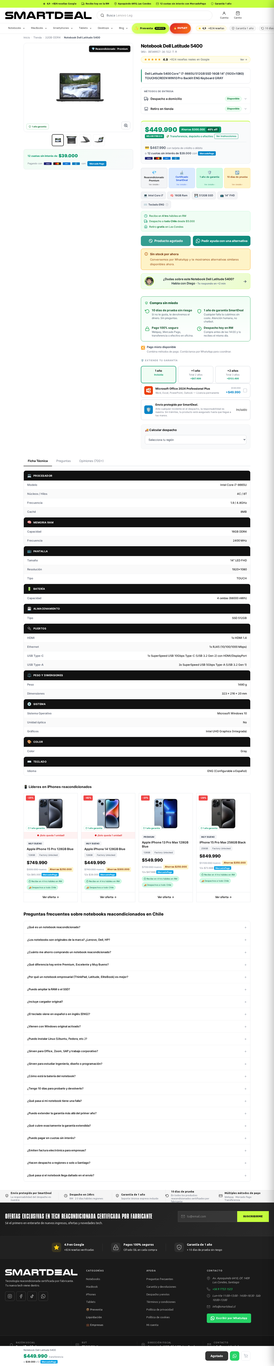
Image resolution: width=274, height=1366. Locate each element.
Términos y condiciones (161, 1301)
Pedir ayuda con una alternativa (224, 241)
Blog (121, 28)
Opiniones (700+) (91, 461)
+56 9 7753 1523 (222, 1288)
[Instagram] (10, 1296)
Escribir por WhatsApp (231, 1317)
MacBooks (37, 28)
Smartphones (61, 28)
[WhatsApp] (43, 1296)
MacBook (92, 1286)
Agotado (216, 1356)
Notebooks (14, 28)
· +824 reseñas (213, 28)
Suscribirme (253, 1216)
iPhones (91, 1294)
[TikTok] (32, 1296)
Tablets (83, 28)
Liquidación (94, 1317)
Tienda (37, 37)
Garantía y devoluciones (161, 1286)
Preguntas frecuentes (159, 1278)
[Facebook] (21, 1296)
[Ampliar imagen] (125, 125)
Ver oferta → (50, 897)
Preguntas (63, 461)
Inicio (27, 37)
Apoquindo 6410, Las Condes (134, 3)
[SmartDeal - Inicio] (41, 1272)
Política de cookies (158, 1317)
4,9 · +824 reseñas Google (61, 3)
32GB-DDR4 (53, 37)
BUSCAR (102, 15)
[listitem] (58, 140)
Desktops (103, 28)
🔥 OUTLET (180, 28)
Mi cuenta (152, 1324)
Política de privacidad (159, 1309)
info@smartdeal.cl (223, 1306)
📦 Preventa (94, 1309)
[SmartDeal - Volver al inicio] (48, 15)
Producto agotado (168, 241)
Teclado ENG (155, 204)
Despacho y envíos (158, 1294)
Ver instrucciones (226, 136)
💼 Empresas (94, 1324)
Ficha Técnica (38, 461)
